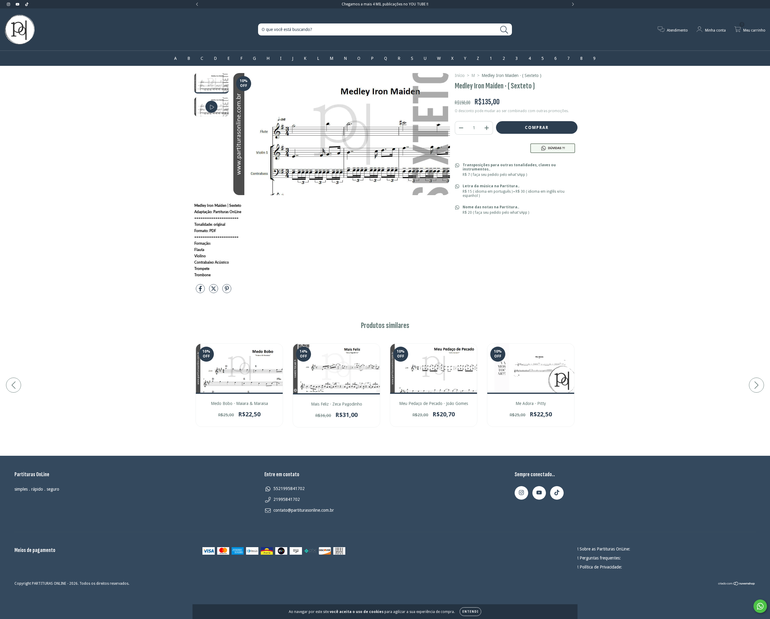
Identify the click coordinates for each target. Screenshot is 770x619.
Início (460, 75)
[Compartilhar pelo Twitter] (214, 291)
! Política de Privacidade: (599, 567)
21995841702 (286, 499)
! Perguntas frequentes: (599, 558)
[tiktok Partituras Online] (27, 4)
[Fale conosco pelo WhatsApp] (760, 606)
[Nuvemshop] (737, 584)
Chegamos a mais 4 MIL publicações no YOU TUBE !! (385, 4)
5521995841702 (289, 488)
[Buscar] (504, 30)
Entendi (470, 611)
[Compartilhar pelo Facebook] (201, 291)
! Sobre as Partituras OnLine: (603, 549)
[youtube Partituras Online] (18, 4)
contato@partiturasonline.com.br (303, 510)
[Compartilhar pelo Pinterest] (226, 291)
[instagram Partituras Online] (9, 4)
